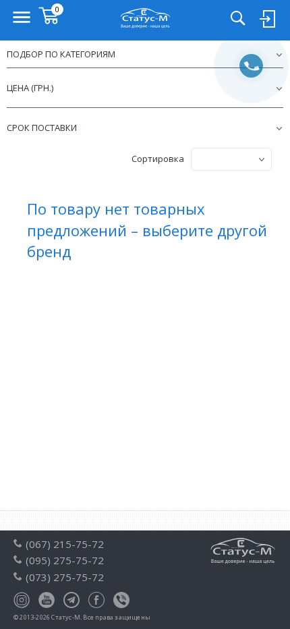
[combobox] (231, 159)
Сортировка (158, 159)
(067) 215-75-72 (65, 544)
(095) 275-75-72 (65, 560)
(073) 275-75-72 (65, 577)
